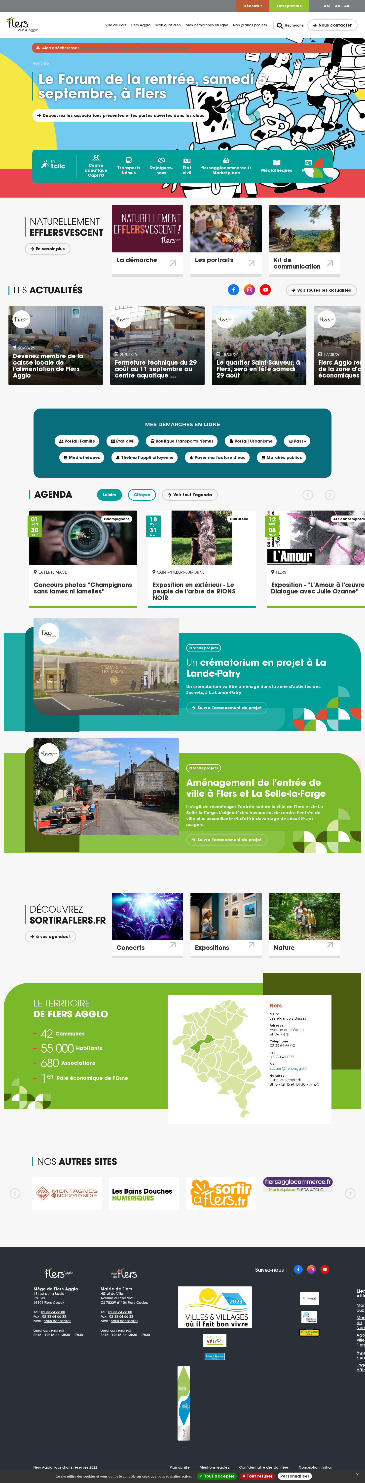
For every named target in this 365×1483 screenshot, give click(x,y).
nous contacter (57, 1321)
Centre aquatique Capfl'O (96, 170)
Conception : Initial (315, 1467)
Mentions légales (214, 1467)
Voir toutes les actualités (324, 290)
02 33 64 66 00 (53, 1312)
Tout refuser (259, 1476)
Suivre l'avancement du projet (229, 707)
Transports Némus (128, 170)
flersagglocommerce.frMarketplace (226, 170)
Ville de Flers (115, 25)
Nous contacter (335, 25)
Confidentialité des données (264, 1467)
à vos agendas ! (53, 936)
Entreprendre (289, 6)
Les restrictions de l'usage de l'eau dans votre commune (134, 48)
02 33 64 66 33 (54, 1316)
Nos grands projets (250, 25)
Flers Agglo (140, 25)
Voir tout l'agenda (192, 494)
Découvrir (253, 6)
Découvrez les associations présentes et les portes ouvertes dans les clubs (123, 115)
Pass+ (308, 170)
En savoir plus (50, 248)
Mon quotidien (168, 25)
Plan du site (180, 1467)
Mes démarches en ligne (207, 25)
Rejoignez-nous (161, 170)
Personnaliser (294, 1476)
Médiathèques (276, 170)
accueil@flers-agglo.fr (288, 1068)
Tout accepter (219, 1476)
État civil (186, 170)
